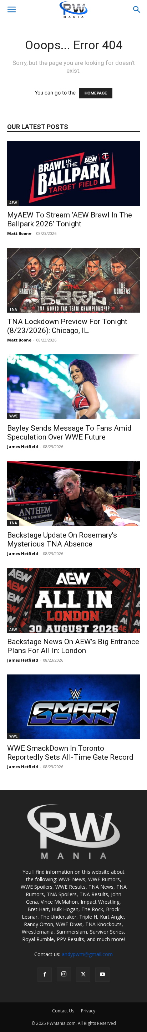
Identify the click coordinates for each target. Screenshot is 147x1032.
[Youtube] (102, 974)
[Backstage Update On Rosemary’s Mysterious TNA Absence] (73, 493)
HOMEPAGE (96, 93)
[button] (11, 9)
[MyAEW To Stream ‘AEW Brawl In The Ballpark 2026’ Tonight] (73, 173)
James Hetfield (22, 446)
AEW (13, 202)
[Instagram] (64, 974)
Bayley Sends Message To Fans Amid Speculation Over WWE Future (69, 432)
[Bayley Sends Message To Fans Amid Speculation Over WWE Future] (73, 386)
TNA (13, 309)
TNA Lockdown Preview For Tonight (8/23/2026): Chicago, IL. (67, 326)
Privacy (88, 1011)
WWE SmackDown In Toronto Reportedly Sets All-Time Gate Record (70, 752)
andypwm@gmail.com (87, 954)
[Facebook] (44, 974)
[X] (83, 974)
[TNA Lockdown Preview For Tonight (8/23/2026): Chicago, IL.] (73, 280)
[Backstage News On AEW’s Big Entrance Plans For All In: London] (73, 600)
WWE (13, 416)
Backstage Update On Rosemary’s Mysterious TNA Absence (62, 539)
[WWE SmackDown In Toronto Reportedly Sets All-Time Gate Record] (73, 706)
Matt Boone (19, 233)
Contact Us (63, 1011)
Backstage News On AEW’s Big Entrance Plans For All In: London (73, 646)
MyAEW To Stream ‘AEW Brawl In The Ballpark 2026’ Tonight (69, 219)
